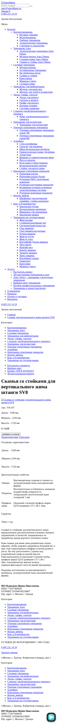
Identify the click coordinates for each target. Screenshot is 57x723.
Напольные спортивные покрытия (31, 171)
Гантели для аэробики (30, 146)
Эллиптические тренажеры (33, 43)
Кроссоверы (25, 78)
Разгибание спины (29, 258)
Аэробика (18, 141)
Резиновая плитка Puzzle (32, 176)
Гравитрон (24, 261)
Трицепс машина (28, 253)
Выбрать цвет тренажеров (26, 283)
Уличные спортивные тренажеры (30, 127)
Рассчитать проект (23, 272)
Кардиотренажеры (23, 32)
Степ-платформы (28, 144)
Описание (24, 437)
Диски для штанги (29, 97)
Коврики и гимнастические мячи (36, 157)
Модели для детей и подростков (36, 92)
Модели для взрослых (30, 89)
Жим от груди (26, 236)
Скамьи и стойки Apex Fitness (34, 62)
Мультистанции (27, 67)
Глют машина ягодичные (32, 231)
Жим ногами (26, 220)
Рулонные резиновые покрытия (35, 193)
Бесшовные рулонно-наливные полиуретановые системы (35, 188)
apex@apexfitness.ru (11, 8)
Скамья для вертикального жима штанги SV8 (31, 317)
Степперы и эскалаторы (31, 45)
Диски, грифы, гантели (25, 94)
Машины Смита (27, 81)
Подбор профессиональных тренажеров (34, 285)
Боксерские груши (29, 206)
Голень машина (27, 233)
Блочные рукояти (28, 105)
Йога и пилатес (27, 160)
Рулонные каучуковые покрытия (36, 184)
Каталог (11, 29)
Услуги (11, 269)
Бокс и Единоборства (24, 203)
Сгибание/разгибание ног (32, 223)
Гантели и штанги (28, 100)
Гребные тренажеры (29, 40)
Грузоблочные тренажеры (32, 70)
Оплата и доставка (17, 296)
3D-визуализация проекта (20, 373)
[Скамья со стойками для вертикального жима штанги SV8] (28, 402)
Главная (11, 314)
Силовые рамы (27, 84)
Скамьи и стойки (28, 75)
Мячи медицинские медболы (34, 149)
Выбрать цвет (14, 368)
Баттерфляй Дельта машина (33, 242)
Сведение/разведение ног (32, 225)
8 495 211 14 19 (9, 14)
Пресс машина (27, 255)
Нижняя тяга (26, 247)
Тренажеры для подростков (27, 122)
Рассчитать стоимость (18, 365)
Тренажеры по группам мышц (29, 217)
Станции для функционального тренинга (28, 341)
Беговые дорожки (28, 34)
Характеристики (9, 437)
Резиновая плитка (28, 173)
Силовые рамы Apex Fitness (33, 59)
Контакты (12, 299)
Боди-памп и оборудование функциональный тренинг (33, 164)
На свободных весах (30, 73)
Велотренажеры (27, 37)
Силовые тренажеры (24, 64)
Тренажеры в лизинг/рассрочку (29, 288)
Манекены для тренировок (33, 212)
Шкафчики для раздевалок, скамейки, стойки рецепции (34, 199)
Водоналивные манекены (32, 209)
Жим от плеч (26, 239)
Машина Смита (27, 266)
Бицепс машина (27, 250)
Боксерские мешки (29, 214)
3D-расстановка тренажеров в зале (31, 274)
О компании (13, 291)
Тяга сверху (25, 244)
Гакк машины (26, 228)
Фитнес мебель (21, 195)
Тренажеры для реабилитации (29, 86)
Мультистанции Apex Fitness (34, 56)
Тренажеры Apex (22, 48)
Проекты (12, 293)
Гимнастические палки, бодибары (37, 152)
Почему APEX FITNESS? (20, 371)
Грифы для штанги (29, 103)
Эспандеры (25, 154)
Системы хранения (29, 108)
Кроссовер (24, 263)
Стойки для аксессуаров (32, 168)
